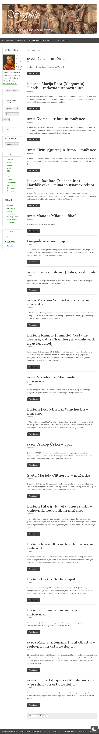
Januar (10, 160)
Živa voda (21, 41)
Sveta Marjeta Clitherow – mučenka (58, 475)
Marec (9, 165)
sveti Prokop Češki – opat (49, 444)
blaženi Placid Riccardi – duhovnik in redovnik (60, 546)
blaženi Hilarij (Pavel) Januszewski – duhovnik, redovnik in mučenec (59, 508)
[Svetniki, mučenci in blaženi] (49, 17)
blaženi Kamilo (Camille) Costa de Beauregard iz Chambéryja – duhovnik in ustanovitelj (61, 339)
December (11, 191)
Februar (10, 162)
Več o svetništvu (61, 41)
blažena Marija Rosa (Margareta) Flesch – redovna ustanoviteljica (56, 86)
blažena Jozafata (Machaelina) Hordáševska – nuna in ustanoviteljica (60, 183)
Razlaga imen (12, 217)
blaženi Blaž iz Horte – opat (51, 579)
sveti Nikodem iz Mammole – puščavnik (53, 379)
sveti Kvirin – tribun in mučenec (56, 119)
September (11, 182)
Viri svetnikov (12, 220)
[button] (94, 729)
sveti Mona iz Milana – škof (51, 216)
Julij (8, 177)
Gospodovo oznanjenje (46, 241)
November (11, 188)
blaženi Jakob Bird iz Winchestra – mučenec (57, 411)
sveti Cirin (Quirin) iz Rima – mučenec (61, 150)
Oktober (10, 185)
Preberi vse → (34, 73)
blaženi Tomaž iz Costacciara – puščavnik (54, 612)
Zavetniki (10, 222)
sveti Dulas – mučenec (46, 58)
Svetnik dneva (7, 41)
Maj (8, 171)
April (9, 168)
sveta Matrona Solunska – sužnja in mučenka (58, 302)
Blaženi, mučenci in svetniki (40, 41)
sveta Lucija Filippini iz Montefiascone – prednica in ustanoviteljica (61, 682)
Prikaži (6, 119)
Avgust (10, 179)
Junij (9, 174)
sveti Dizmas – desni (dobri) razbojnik (61, 272)
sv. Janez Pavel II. (10, 84)
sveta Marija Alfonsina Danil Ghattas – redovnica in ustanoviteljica (61, 644)
